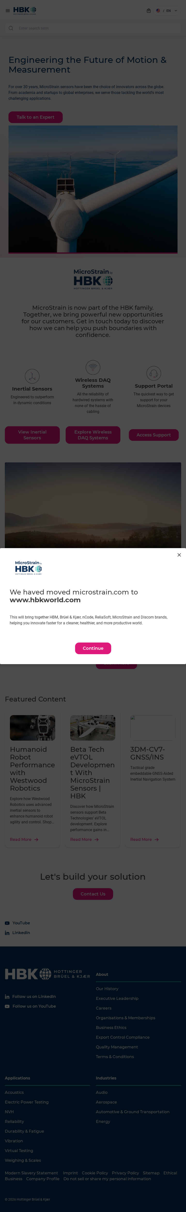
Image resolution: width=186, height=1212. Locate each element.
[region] (93, 606)
